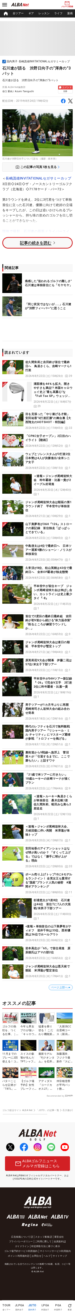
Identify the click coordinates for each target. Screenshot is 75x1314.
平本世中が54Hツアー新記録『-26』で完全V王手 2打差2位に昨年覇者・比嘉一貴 (53, 682)
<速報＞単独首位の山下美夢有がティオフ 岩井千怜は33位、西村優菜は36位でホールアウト (48, 930)
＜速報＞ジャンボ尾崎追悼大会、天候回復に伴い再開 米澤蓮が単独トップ (47, 830)
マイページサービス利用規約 (55, 1251)
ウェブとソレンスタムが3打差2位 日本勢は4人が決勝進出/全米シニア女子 (49, 458)
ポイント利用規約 (17, 1256)
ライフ (58, 13)
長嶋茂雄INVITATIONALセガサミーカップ (38, 178)
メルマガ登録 (67, 6)
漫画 (70, 13)
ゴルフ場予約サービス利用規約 (21, 1251)
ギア (31, 13)
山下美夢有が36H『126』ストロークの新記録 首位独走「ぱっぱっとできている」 (48, 528)
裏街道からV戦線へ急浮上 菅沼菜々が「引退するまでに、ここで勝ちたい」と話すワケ (47, 756)
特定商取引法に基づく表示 (45, 1246)
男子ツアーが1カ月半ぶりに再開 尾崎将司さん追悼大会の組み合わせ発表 (48, 709)
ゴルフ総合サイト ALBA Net (17, 1110)
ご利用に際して (43, 1241)
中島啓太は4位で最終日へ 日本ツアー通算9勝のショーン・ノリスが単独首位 (48, 550)
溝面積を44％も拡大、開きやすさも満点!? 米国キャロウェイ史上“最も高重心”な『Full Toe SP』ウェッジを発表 (53, 392)
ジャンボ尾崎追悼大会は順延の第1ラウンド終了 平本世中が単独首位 (48, 506)
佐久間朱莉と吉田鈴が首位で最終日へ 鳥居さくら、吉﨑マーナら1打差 (48, 366)
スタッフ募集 (42, 1237)
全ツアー (18, 13)
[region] (37, 13)
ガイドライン (22, 1246)
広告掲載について (20, 1237)
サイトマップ (60, 1256)
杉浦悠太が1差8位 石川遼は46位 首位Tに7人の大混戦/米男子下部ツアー (52, 904)
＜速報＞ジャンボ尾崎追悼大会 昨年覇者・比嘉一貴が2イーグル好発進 (53, 480)
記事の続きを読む (35, 242)
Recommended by (55, 1095)
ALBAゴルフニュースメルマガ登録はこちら (41, 1163)
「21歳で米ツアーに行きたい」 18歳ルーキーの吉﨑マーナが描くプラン (47, 778)
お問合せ (36, 1256)
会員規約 (58, 1241)
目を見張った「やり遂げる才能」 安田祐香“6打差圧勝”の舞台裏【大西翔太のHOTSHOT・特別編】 (48, 418)
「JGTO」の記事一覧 (47, 1110)
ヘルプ (47, 1256)
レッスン (44, 13)
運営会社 (59, 1237)
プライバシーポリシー (21, 1241)
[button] (37, 369)
